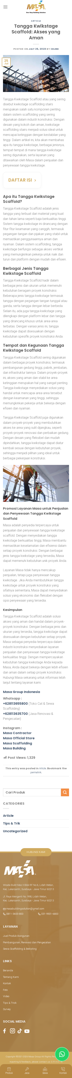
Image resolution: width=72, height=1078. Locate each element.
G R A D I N (56, 1062)
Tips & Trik (11, 823)
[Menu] (5, 7)
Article (36, 20)
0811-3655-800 (14, 913)
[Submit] (65, 792)
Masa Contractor (17, 733)
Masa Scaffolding (17, 743)
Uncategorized (15, 831)
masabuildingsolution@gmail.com (25, 908)
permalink (35, 772)
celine (55, 48)
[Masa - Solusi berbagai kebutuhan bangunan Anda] (36, 7)
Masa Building (14, 748)
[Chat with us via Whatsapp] (62, 1054)
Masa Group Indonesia (21, 692)
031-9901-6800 (49, 913)
